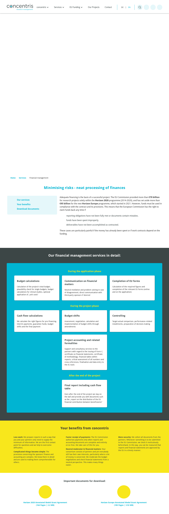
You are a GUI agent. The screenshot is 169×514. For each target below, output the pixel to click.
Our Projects (93, 7)
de (122, 7)
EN (129, 7)
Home (13, 178)
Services (22, 178)
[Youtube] (153, 7)
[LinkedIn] (159, 7)
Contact (108, 7)
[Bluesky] (146, 7)
